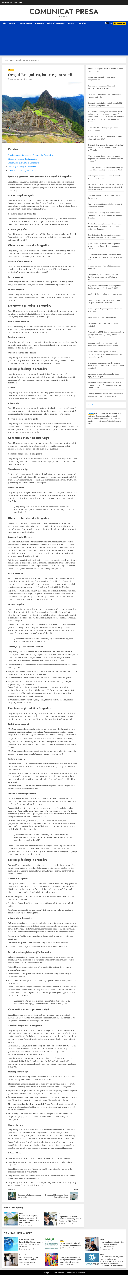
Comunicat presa (64, 11)
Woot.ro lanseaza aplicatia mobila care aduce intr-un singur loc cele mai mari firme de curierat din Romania (105, 226)
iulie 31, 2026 (106, 1249)
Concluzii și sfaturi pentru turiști (22, 170)
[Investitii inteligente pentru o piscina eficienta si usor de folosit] (11, 1244)
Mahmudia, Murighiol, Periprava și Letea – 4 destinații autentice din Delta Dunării (29, 1219)
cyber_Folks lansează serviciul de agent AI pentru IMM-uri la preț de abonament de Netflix (104, 246)
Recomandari (23, 1255)
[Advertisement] (64, 40)
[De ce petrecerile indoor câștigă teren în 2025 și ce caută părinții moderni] (51, 1259)
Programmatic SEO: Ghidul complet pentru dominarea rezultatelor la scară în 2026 (104, 287)
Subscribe (121, 23)
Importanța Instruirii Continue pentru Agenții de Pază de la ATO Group (70, 1219)
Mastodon (91, 405)
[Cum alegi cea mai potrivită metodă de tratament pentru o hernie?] (92, 1244)
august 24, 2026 (26, 1249)
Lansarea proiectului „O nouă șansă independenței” (71, 1244)
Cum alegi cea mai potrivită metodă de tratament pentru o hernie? (112, 1244)
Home (4, 23)
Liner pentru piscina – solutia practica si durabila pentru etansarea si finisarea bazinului (103, 277)
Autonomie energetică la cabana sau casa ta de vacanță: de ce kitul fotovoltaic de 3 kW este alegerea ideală (105, 385)
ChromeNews (70, 1273)
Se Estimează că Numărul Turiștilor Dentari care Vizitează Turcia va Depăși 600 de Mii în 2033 (105, 257)
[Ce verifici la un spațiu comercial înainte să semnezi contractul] (11, 1259)
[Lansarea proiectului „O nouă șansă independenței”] (51, 1244)
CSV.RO (91, 413)
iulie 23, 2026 (65, 1265)
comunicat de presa (16, 79)
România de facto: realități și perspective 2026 (105, 294)
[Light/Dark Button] (107, 23)
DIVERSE (71, 23)
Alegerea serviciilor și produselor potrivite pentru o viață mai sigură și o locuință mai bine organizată (106, 365)
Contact (82, 23)
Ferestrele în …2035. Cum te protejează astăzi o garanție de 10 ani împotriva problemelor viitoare (106, 334)
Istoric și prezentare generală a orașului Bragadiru (30, 155)
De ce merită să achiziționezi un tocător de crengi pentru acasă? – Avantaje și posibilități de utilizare (105, 215)
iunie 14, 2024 (65, 1224)
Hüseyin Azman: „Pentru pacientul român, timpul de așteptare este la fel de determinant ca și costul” (105, 158)
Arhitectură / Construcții (26, 1239)
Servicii (12, 23)
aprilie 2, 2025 (25, 1225)
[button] (111, 23)
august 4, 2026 (66, 1248)
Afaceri (62, 1240)
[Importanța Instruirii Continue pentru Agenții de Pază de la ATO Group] (50, 1218)
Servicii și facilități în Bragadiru (22, 166)
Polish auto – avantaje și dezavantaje (102, 317)
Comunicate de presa (55, 23)
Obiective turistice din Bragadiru (22, 159)
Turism (11, 70)
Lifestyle (38, 23)
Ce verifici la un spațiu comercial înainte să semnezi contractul (28, 1259)
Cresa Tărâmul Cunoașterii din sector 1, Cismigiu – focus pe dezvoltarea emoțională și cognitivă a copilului (105, 354)
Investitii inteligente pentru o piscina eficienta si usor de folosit (30, 1244)
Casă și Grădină (26, 23)
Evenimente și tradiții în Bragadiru (23, 163)
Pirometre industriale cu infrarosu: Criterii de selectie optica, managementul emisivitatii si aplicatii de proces (105, 187)
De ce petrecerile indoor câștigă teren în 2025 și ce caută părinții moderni (70, 1259)
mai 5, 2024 (29, 79)
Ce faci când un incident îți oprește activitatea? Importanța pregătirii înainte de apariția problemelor (106, 147)
